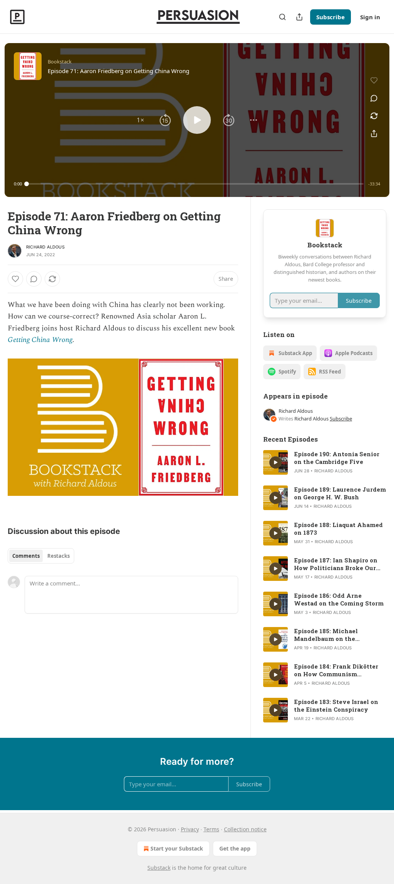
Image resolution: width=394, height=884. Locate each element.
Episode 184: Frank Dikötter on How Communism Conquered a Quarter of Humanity (336, 670)
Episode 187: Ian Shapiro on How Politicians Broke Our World (335, 564)
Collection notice (245, 829)
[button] (140, 120)
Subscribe (330, 17)
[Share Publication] (299, 17)
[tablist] (41, 556)
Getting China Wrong (40, 339)
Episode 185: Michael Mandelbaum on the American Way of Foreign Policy (334, 634)
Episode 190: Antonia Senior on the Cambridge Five (336, 457)
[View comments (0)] (374, 98)
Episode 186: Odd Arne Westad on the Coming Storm (339, 599)
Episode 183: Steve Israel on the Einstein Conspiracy (336, 705)
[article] (324, 462)
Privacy (190, 829)
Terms (211, 829)
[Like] (15, 279)
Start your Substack (176, 848)
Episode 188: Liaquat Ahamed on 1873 (338, 528)
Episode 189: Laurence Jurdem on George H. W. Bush (340, 493)
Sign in (370, 17)
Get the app (234, 848)
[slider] (195, 184)
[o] (275, 462)
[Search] (282, 17)
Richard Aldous (45, 247)
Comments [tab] (26, 555)
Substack (158, 867)
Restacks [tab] (58, 555)
